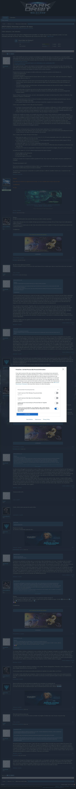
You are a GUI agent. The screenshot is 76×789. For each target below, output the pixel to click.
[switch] (56, 393)
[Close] (63, 369)
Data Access (38, 419)
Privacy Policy (46, 419)
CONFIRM (27, 414)
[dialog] (38, 394)
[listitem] (38, 389)
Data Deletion (29, 419)
